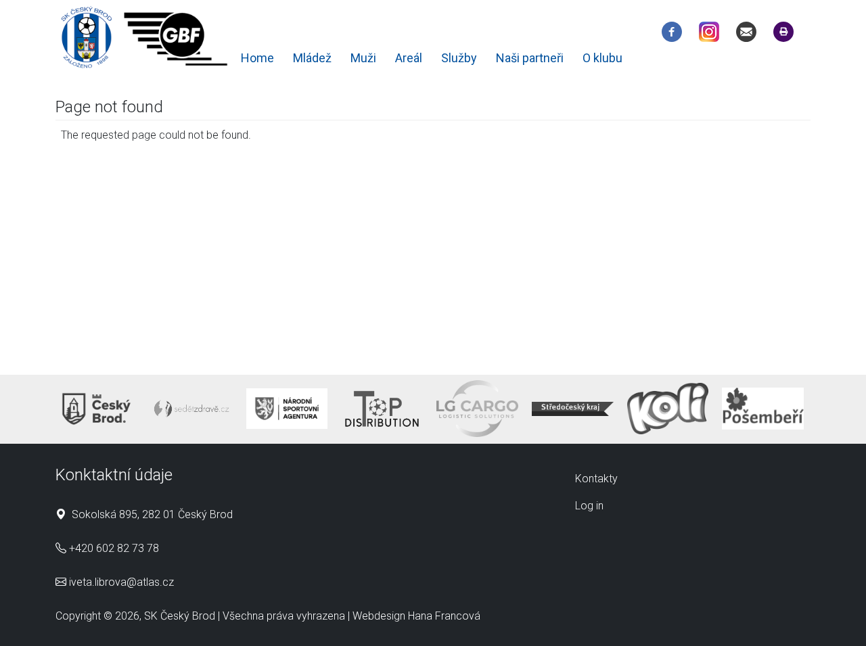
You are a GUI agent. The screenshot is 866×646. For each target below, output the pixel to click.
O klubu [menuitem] (602, 58)
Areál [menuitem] (408, 58)
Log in (589, 505)
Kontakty (596, 478)
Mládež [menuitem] (312, 58)
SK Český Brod (179, 615)
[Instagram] (712, 34)
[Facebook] (675, 34)
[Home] (145, 39)
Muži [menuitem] (363, 58)
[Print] (786, 34)
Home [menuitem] (257, 58)
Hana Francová (444, 615)
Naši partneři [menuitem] (530, 58)
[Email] (749, 34)
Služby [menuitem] (459, 58)
